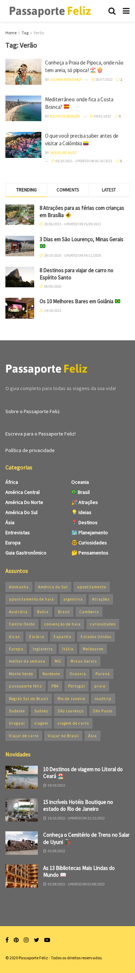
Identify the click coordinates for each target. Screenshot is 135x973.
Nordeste (51, 673)
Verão (38, 32)
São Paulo (102, 710)
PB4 (55, 686)
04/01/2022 (102, 116)
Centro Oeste (22, 624)
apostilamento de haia (31, 599)
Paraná (102, 673)
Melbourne (93, 648)
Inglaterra (43, 648)
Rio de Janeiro (71, 698)
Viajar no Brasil (63, 735)
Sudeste (17, 710)
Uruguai (17, 723)
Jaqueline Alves (63, 152)
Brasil (83, 492)
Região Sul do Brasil (28, 698)
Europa (13, 542)
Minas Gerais (84, 661)
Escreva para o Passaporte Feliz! (40, 433)
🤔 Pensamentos (89, 552)
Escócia (36, 636)
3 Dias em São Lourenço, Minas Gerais (81, 239)
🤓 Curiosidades (89, 542)
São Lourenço (71, 710)
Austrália (18, 611)
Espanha (62, 636)
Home (11, 32)
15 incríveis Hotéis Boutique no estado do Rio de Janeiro (78, 806)
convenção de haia (62, 624)
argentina (73, 599)
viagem (41, 723)
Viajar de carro (24, 735)
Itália (67, 648)
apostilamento (91, 586)
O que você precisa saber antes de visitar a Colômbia (81, 139)
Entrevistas (17, 532)
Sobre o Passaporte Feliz (32, 411)
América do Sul (21, 512)
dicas (14, 636)
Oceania (80, 482)
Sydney (41, 710)
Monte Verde (21, 673)
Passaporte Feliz (33, 957)
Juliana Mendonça (65, 79)
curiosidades (103, 624)
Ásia (9, 522)
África (11, 482)
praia (99, 686)
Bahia (43, 611)
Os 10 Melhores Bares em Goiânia (77, 301)
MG (58, 661)
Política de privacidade (30, 450)
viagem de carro (73, 723)
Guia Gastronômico (25, 552)
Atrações (100, 599)
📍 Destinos (84, 522)
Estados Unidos (96, 636)
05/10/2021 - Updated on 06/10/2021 (83, 161)
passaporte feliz (25, 686)
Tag (25, 32)
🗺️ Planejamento (89, 532)
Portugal (76, 686)
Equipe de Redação (65, 116)
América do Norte (24, 502)
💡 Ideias (81, 512)
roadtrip (103, 698)
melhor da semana (27, 661)
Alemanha (19, 586)
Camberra (89, 611)
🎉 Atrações (84, 502)
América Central (22, 492)
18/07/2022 (104, 79)
